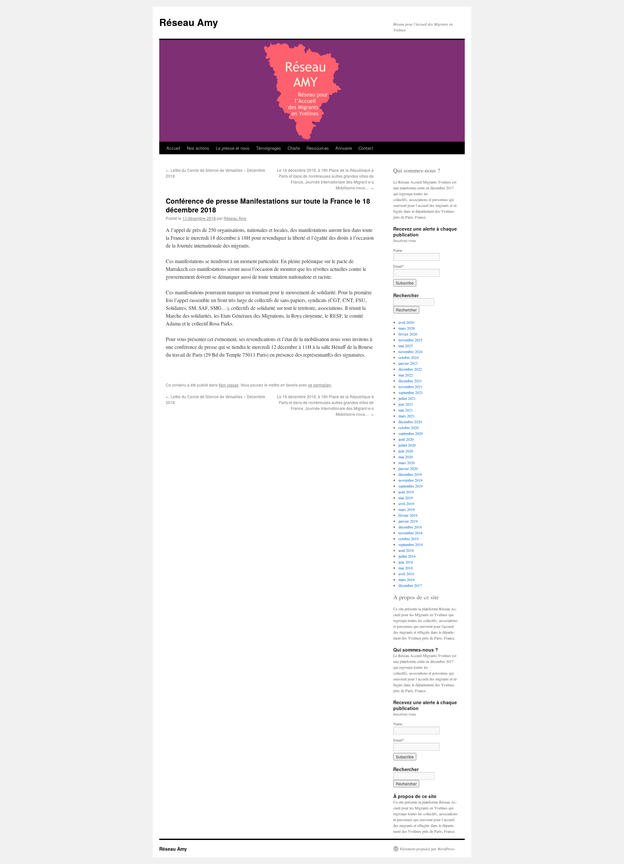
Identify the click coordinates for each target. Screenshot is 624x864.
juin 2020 (405, 450)
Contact (365, 148)
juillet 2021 (407, 398)
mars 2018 (406, 579)
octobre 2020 (408, 427)
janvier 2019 (408, 521)
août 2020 (406, 439)
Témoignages (268, 148)
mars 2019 (406, 509)
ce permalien (319, 385)
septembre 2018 (410, 544)
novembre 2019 (410, 480)
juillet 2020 (407, 445)
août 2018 (406, 550)
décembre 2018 (410, 526)
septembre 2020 (410, 433)
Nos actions (198, 148)
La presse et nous (233, 148)
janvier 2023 (408, 363)
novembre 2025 (410, 339)
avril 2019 (406, 503)
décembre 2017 (410, 585)
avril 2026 (406, 322)
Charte (294, 148)
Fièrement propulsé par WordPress (427, 848)
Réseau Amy (188, 22)
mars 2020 (406, 462)
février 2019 (407, 515)
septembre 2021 (410, 392)
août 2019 (406, 491)
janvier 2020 (408, 468)
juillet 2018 (407, 556)
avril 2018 (406, 573)
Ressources (317, 148)
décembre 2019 (410, 474)
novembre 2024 (410, 351)
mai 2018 (405, 567)
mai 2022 (405, 374)
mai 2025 (405, 345)
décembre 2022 (410, 369)
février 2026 (407, 334)
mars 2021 (406, 415)
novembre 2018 (410, 532)
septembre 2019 (410, 486)
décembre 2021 (410, 380)
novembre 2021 (410, 386)
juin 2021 (405, 404)
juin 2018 (405, 562)
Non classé (229, 385)
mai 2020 (405, 456)
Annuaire (343, 148)
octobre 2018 (408, 538)
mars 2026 (406, 328)
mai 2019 (405, 497)
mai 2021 (405, 410)
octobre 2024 (408, 357)
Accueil (173, 148)
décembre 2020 (410, 421)
